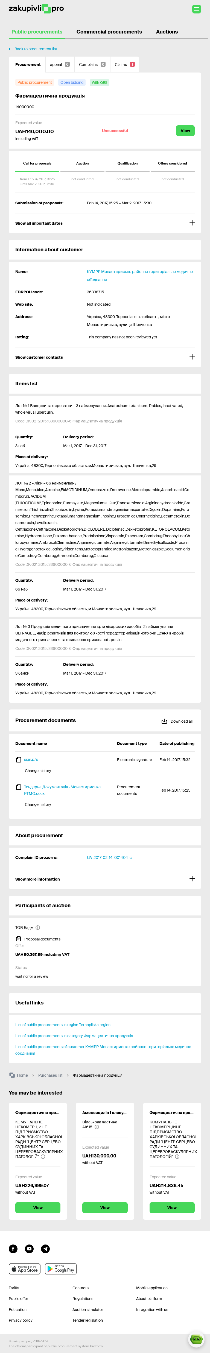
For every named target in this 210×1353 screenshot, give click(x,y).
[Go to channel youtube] (29, 1248)
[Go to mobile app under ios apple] (24, 1268)
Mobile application (152, 1287)
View (185, 130)
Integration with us (152, 1309)
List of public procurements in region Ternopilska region (62, 1024)
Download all (181, 721)
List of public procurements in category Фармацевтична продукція (74, 1035)
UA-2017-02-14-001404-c (109, 857)
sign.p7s (31, 759)
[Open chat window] (196, 1339)
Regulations (82, 1298)
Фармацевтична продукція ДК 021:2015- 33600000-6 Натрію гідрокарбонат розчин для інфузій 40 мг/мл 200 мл (172, 1112)
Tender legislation (87, 1320)
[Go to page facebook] (13, 1248)
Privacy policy (21, 1320)
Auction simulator (87, 1309)
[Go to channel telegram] (45, 1248)
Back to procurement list (35, 48)
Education (18, 1309)
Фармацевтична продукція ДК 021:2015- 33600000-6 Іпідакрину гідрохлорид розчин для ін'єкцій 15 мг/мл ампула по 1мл (37, 1112)
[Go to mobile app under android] (61, 1268)
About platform (149, 1298)
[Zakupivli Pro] (36, 9)
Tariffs (14, 1287)
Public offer (18, 1298)
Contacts (80, 1287)
